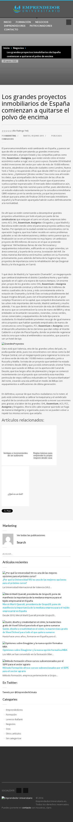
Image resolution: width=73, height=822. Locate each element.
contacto (26, 807)
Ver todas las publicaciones (31, 535)
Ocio (8, 728)
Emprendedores (14, 709)
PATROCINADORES (41, 26)
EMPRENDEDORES (14, 26)
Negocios (18, 47)
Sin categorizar (13, 738)
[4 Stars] (9, 131)
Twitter (25, 790)
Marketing (11, 136)
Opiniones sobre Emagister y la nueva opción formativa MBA (35, 650)
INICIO (7, 22)
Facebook (18, 790)
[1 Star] (3, 131)
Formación (11, 714)
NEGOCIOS (41, 22)
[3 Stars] (7, 131)
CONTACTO (11, 29)
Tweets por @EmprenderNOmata (20, 692)
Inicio (6, 47)
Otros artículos (13, 733)
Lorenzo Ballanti (14, 719)
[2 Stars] (5, 131)
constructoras (9, 219)
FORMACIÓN (23, 22)
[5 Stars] (11, 131)
